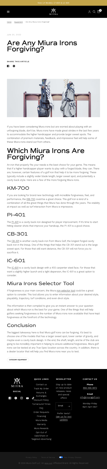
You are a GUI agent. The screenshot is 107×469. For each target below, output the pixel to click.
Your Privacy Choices (72, 457)
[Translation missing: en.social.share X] (14, 66)
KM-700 (30, 199)
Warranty (41, 424)
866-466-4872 (90, 388)
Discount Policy (41, 400)
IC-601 (15, 267)
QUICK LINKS (41, 379)
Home (9, 22)
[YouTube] (27, 398)
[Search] (94, 12)
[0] (98, 12)
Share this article (18, 61)
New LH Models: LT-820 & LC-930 (53, 3)
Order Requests (41, 412)
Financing (41, 416)
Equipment (18, 22)
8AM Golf (48, 463)
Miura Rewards (41, 428)
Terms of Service (48, 457)
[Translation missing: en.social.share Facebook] (8, 66)
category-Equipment (18, 360)
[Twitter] (15, 398)
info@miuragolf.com (90, 397)
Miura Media (41, 420)
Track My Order (41, 388)
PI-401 (15, 222)
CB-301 (15, 241)
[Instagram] (21, 398)
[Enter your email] (69, 406)
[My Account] (89, 12)
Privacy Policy (31, 457)
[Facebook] (10, 398)
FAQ (41, 408)
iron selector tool (66, 290)
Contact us (41, 384)
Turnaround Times (41, 404)
